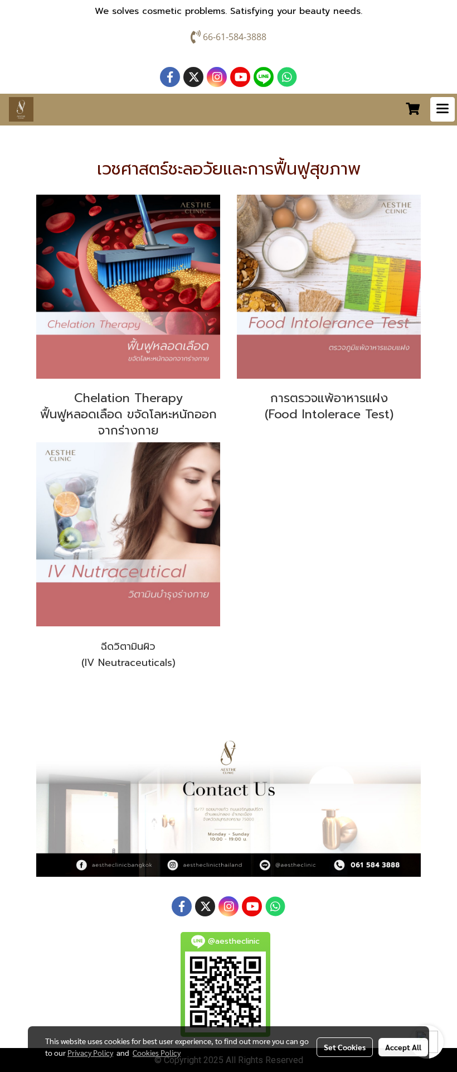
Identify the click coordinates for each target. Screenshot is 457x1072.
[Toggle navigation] (442, 109)
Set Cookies (345, 1047)
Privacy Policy (90, 1052)
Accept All (403, 1047)
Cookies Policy (157, 1052)
